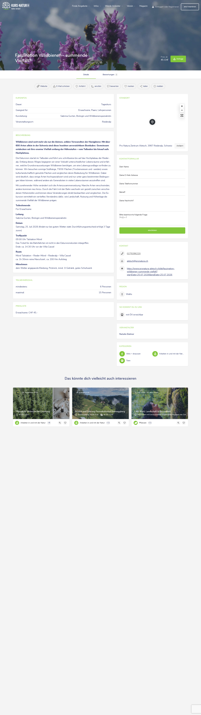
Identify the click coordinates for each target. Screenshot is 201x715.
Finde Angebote (79, 6)
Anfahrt (180, 146)
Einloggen (159, 7)
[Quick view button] (60, 423)
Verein (130, 6)
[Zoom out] (182, 110)
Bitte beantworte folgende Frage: (133, 216)
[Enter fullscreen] (182, 115)
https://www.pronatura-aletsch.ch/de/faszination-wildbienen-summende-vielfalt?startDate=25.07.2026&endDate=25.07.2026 (151, 272)
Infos (96, 6)
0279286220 (134, 254)
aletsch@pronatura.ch (137, 261)
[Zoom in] (182, 106)
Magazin (143, 6)
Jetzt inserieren (190, 7)
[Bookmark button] (65, 423)
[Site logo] (16, 6)
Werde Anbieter (112, 6)
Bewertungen (110, 75)
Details (86, 75)
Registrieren (174, 7)
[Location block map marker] (152, 122)
